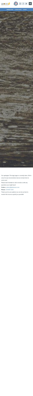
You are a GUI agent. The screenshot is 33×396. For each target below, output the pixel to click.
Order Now (10, 9)
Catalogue (18, 9)
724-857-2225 (9, 189)
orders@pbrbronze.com (12, 187)
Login (25, 9)
